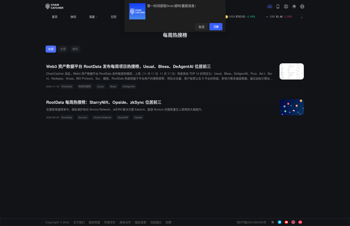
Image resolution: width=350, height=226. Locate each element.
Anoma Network (102, 117)
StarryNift (123, 117)
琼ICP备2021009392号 (251, 222)
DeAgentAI (129, 86)
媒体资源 (94, 222)
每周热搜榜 (85, 86)
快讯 (73, 16)
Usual (100, 86)
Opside (138, 117)
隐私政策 (140, 222)
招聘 (168, 222)
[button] (302, 6)
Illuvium (83, 117)
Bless (113, 86)
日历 (113, 16)
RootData (67, 86)
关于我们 (79, 222)
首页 (55, 16)
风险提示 (156, 222)
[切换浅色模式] (294, 6)
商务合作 (125, 222)
